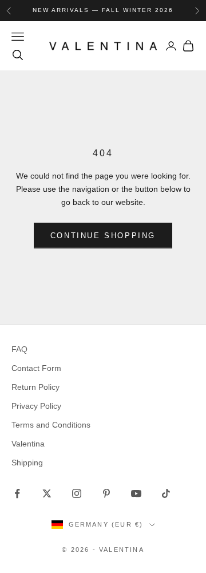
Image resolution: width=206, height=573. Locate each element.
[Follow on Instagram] (76, 493)
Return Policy (35, 387)
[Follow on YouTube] (136, 493)
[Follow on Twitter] (47, 493)
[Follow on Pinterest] (106, 493)
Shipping (27, 462)
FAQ (19, 349)
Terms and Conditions (50, 424)
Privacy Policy (36, 405)
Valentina (28, 443)
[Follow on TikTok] (166, 493)
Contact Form (36, 368)
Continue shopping (103, 235)
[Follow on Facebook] (17, 493)
